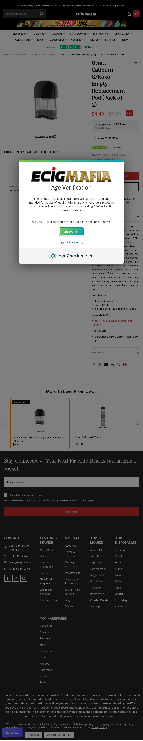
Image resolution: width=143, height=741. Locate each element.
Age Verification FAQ (71, 242)
